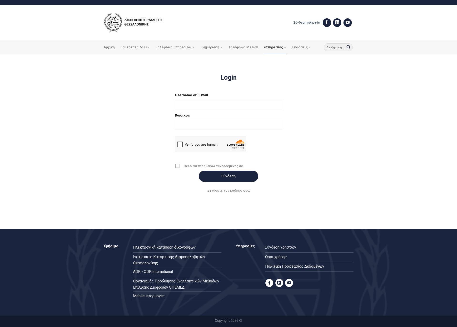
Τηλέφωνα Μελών (243, 47)
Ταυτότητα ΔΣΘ (134, 47)
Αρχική (109, 47)
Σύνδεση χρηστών (307, 22)
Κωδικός (182, 115)
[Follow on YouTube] (347, 22)
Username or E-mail (191, 95)
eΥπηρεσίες (273, 47)
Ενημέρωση (210, 47)
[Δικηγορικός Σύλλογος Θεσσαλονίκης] (139, 23)
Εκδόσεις (300, 47)
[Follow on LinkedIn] (337, 22)
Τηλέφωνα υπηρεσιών (173, 47)
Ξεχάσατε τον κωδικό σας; (228, 190)
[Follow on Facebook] (327, 22)
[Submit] (348, 47)
